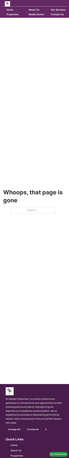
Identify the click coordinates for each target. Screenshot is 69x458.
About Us (34, 9)
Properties (12, 14)
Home (9, 9)
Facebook (33, 429)
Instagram (14, 429)
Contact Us (57, 14)
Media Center (36, 14)
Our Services (58, 9)
